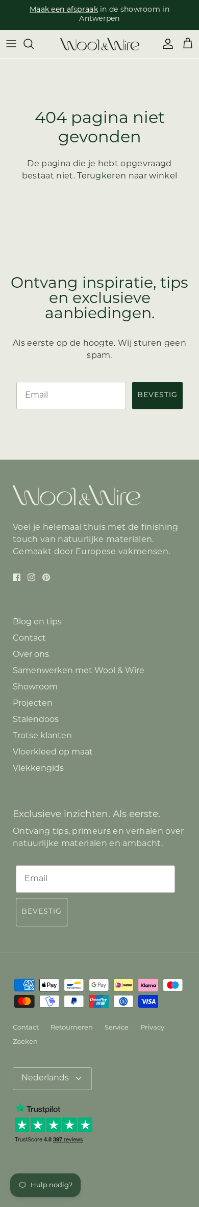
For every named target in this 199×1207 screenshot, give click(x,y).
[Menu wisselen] (11, 44)
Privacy (152, 1027)
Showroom (35, 687)
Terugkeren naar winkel (127, 176)
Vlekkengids (38, 769)
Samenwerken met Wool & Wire (78, 671)
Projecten (33, 704)
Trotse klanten (42, 736)
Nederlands (45, 1078)
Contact (29, 639)
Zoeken (25, 1042)
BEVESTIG (157, 395)
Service (117, 1027)
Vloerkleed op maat (53, 752)
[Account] (165, 44)
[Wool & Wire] (99, 44)
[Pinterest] (46, 577)
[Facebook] (16, 577)
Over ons (31, 655)
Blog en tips (37, 622)
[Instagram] (31, 577)
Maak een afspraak (64, 10)
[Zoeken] (33, 44)
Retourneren (72, 1027)
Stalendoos (36, 720)
